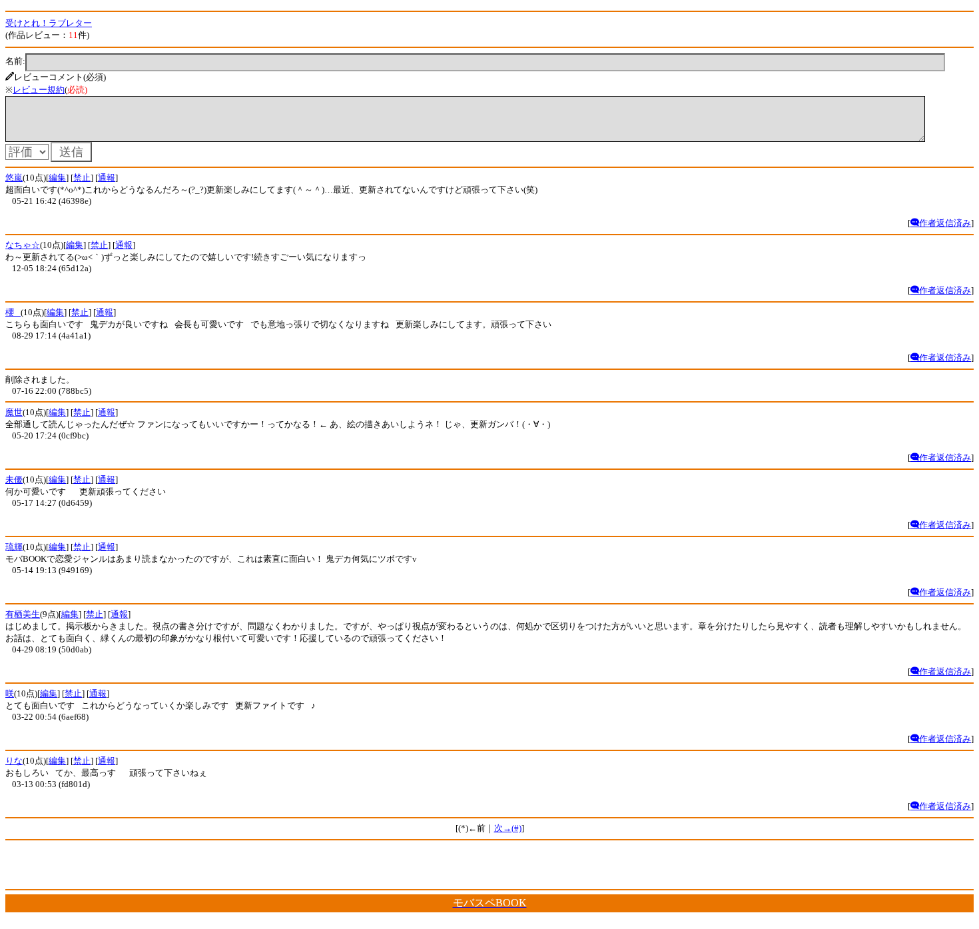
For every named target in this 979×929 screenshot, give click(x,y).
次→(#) (507, 828)
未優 (14, 479)
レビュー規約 (39, 90)
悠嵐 (14, 178)
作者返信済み (945, 223)
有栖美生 (22, 614)
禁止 (82, 178)
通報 (106, 178)
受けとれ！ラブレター (48, 23)
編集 (57, 178)
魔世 (14, 412)
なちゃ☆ (22, 245)
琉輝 (14, 547)
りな (14, 761)
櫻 (13, 312)
